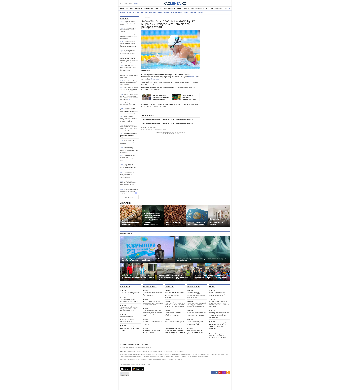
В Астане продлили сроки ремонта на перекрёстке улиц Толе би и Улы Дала (196, 323)
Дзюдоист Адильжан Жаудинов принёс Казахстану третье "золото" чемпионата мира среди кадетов (128, 127)
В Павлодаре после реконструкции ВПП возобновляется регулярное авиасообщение (128, 175)
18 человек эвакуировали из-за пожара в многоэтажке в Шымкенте (152, 323)
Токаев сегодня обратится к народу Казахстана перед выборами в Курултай (129, 308)
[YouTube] (220, 372)
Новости (124, 18)
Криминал (148, 12)
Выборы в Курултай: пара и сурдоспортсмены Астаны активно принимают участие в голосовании (129, 97)
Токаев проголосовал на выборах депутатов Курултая (128, 135)
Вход (177, 133)
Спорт (179, 8)
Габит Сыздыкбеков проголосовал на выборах (127, 103)
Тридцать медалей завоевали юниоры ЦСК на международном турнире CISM (167, 119)
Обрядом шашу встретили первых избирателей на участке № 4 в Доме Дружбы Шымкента (129, 149)
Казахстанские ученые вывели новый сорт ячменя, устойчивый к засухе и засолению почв (128, 68)
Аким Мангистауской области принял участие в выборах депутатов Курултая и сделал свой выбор (129, 59)
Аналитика (125, 203)
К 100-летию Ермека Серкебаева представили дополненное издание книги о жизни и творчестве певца (129, 110)
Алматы (122, 12)
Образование (157, 12)
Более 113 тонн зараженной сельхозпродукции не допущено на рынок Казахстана (153, 303)
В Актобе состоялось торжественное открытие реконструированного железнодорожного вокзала (128, 44)
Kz (137, 3)
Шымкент (136, 12)
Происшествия (169, 8)
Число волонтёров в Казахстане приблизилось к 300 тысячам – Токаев (130, 328)
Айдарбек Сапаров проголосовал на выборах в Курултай (128, 142)
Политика (138, 8)
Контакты (144, 344)
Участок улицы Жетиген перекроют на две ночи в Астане (195, 332)
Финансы (218, 8)
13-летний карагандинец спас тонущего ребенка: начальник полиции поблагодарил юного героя (152, 313)
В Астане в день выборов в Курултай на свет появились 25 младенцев (129, 36)
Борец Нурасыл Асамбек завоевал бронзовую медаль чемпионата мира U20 (129, 89)
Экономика (148, 8)
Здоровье (166, 12)
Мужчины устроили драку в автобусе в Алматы (151, 331)
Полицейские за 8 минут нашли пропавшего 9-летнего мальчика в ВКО (128, 82)
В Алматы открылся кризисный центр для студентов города (129, 22)
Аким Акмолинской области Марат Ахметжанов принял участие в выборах (128, 51)
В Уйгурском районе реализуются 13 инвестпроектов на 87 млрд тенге (128, 158)
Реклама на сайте (134, 344)
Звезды (200, 12)
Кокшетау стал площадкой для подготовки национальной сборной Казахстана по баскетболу (128, 183)
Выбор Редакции (197, 8)
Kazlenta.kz (123, 351)
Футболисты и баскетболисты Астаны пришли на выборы (129, 75)
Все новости (129, 197)
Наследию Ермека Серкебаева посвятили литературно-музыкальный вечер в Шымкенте (174, 294)
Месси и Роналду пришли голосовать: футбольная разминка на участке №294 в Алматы (218, 336)
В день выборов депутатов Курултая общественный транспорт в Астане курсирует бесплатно (128, 166)
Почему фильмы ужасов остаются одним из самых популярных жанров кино (129, 191)
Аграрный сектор (176, 12)
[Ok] (228, 372)
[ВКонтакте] (216, 372)
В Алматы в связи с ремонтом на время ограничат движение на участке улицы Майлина (197, 313)
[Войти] (230, 8)
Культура (186, 8)
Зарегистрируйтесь (161, 132)
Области (123, 8)
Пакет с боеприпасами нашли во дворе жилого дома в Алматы (175, 322)
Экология (209, 8)
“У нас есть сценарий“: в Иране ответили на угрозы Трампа (128, 29)
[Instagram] (224, 372)
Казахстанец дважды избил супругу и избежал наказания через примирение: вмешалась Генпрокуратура (175, 331)
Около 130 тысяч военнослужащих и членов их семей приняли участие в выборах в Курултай (128, 119)
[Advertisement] (216, 43)
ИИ (142, 12)
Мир (131, 8)
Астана (129, 12)
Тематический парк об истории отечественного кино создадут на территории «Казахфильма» (175, 304)
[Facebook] (213, 372)
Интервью (193, 12)
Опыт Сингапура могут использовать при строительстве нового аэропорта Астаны (127, 318)
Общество (158, 8)
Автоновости (193, 286)
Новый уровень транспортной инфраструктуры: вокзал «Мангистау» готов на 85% (196, 304)
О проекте (123, 344)
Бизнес (186, 12)
